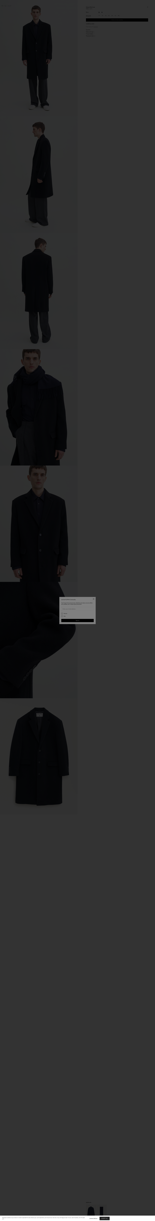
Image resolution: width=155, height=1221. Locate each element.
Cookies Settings (93, 1218)
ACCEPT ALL (104, 1218)
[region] (77, 1218)
